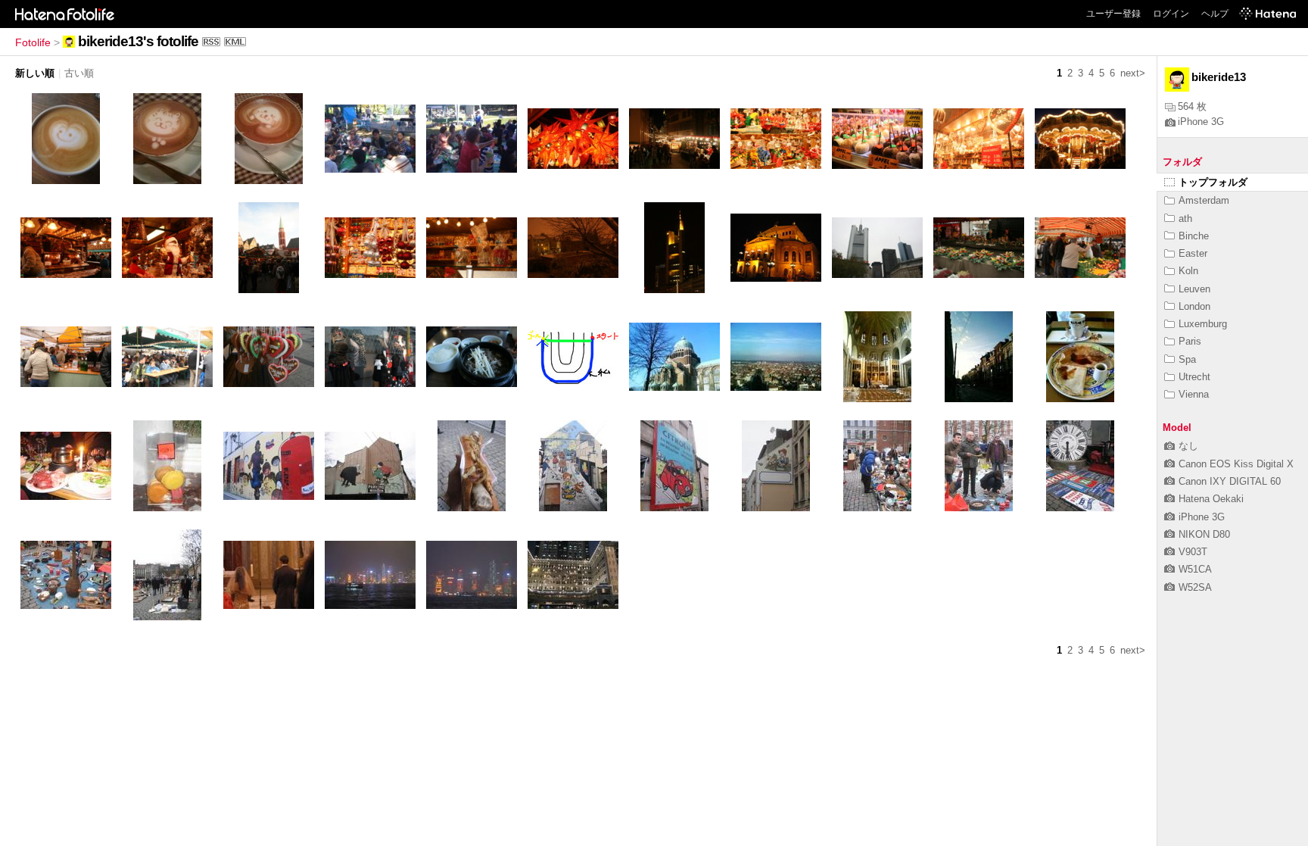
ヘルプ (1215, 13)
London (1194, 306)
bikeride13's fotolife (138, 41)
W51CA (1195, 569)
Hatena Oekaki (1211, 498)
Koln (1188, 270)
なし (1188, 445)
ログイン (1171, 13)
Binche (1194, 236)
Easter (1193, 253)
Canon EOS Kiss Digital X (1236, 464)
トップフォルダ (1213, 182)
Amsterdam (1204, 200)
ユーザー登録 (1113, 13)
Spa (1187, 359)
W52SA (1195, 587)
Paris (1190, 341)
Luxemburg (1203, 323)
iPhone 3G (1201, 121)
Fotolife (33, 42)
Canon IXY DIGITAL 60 (1230, 481)
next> (1132, 73)
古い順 (79, 73)
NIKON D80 (1204, 534)
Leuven (1194, 289)
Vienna (1194, 394)
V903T (1193, 551)
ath (1185, 218)
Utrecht (1194, 376)
